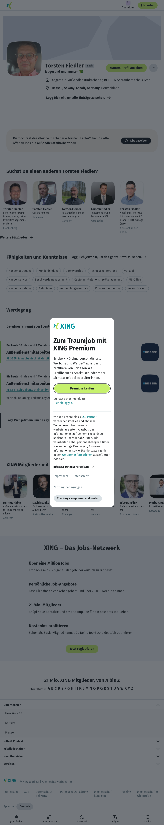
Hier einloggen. (63, 403)
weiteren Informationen (77, 455)
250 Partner (89, 417)
